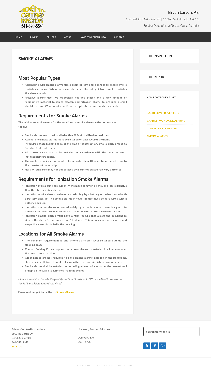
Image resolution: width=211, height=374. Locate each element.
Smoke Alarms (65, 291)
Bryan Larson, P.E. (183, 12)
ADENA (32, 15)
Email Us (17, 346)
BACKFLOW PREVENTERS (163, 112)
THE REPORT (156, 76)
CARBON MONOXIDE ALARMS (166, 120)
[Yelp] (146, 345)
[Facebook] (154, 345)
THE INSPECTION (159, 55)
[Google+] (162, 345)
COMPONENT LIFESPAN (162, 128)
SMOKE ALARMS (157, 136)
